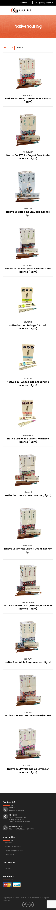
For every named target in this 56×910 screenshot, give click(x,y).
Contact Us (9, 854)
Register (49, 2)
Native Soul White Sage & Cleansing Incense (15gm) (28, 383)
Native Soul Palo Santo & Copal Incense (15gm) (28, 100)
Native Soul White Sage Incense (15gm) (28, 662)
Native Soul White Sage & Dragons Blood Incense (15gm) (28, 607)
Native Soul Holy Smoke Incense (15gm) (28, 495)
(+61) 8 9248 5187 (16, 810)
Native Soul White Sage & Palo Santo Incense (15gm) (28, 157)
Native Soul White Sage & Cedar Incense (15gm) (28, 550)
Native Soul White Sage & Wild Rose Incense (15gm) (28, 440)
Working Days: (16, 826)
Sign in (40, 2)
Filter (7, 48)
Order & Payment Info (14, 850)
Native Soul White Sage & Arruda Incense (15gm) (28, 327)
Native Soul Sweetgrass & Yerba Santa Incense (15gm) (28, 270)
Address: (13, 815)
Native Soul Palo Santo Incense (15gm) (28, 715)
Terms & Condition (13, 846)
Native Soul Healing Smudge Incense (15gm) (28, 213)
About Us (9, 842)
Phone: (12, 808)
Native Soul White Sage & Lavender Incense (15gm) (28, 770)
